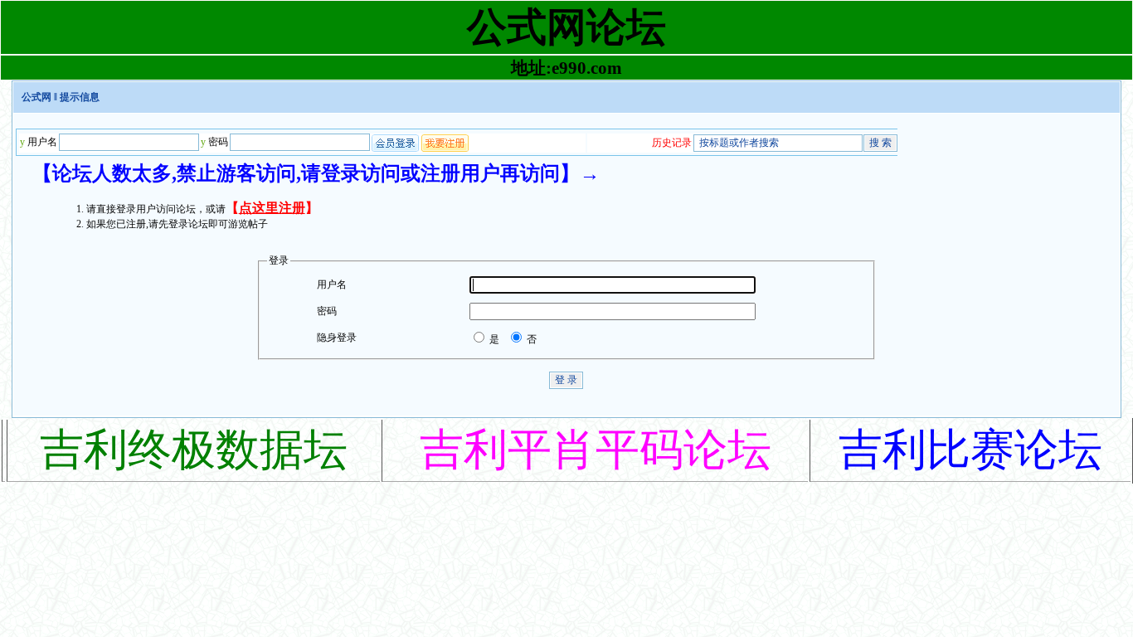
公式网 (36, 97)
